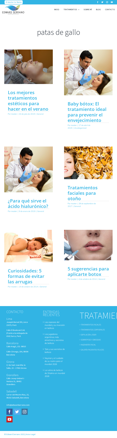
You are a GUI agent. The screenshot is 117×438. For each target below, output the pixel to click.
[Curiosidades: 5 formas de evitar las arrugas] (28, 246)
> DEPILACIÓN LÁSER (87, 334)
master (14, 114)
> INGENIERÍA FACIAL (87, 344)
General (40, 114)
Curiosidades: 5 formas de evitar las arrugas (26, 276)
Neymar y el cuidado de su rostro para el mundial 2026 (54, 361)
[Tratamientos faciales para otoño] (88, 163)
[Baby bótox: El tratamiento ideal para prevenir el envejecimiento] (88, 72)
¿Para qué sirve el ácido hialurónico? (28, 203)
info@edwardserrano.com (18, 405)
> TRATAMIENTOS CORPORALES (92, 329)
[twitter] (102, 2)
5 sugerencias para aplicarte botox (88, 271)
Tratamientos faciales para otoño (83, 193)
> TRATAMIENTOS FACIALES (90, 324)
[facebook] (98, 2)
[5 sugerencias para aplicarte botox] (88, 245)
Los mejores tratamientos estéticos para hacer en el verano (28, 100)
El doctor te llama (14, 2)
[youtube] (112, 2)
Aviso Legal (30, 434)
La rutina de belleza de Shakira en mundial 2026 (55, 373)
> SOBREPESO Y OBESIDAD (90, 339)
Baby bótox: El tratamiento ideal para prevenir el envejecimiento (87, 112)
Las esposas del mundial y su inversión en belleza (55, 325)
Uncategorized (80, 128)
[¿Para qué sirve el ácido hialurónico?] (28, 169)
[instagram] (107, 2)
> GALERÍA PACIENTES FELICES (91, 349)
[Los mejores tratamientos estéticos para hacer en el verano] (28, 67)
